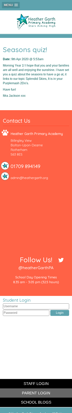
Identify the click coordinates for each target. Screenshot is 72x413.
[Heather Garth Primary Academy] (36, 21)
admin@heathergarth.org (29, 178)
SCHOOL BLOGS (36, 402)
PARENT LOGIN (36, 393)
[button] (11, 5)
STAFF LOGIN (36, 383)
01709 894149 (25, 166)
